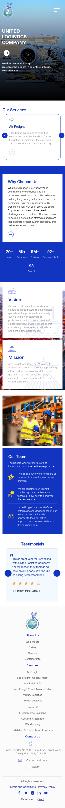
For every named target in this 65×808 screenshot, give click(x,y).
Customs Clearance (32, 718)
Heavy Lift (32, 707)
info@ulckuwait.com (36, 760)
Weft (41, 799)
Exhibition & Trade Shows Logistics (32, 730)
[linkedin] (39, 793)
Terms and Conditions (23, 787)
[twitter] (26, 793)
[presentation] (5, 135)
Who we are (33, 641)
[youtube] (46, 793)
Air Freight (32, 672)
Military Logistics (32, 694)
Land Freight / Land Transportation (32, 689)
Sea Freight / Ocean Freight (32, 677)
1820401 (36, 767)
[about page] (11, 234)
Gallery (32, 647)
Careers (32, 653)
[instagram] (32, 793)
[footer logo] (32, 620)
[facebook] (19, 793)
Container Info (32, 658)
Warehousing (32, 724)
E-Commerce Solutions (32, 713)
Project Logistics (32, 700)
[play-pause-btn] (7, 53)
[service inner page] (32, 153)
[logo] (8, 9)
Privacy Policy (46, 787)
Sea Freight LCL (32, 683)
